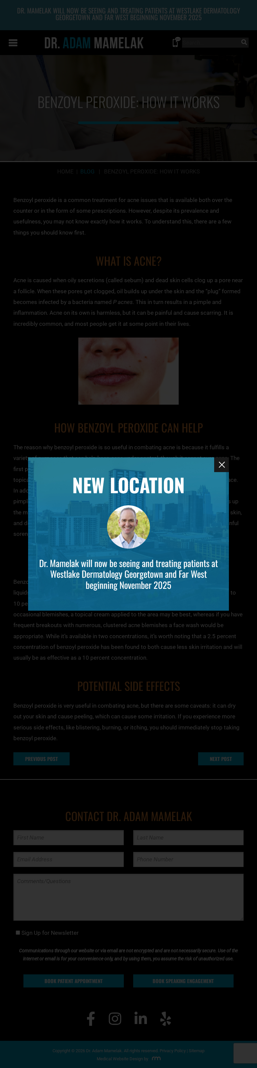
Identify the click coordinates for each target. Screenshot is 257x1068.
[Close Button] (221, 464)
